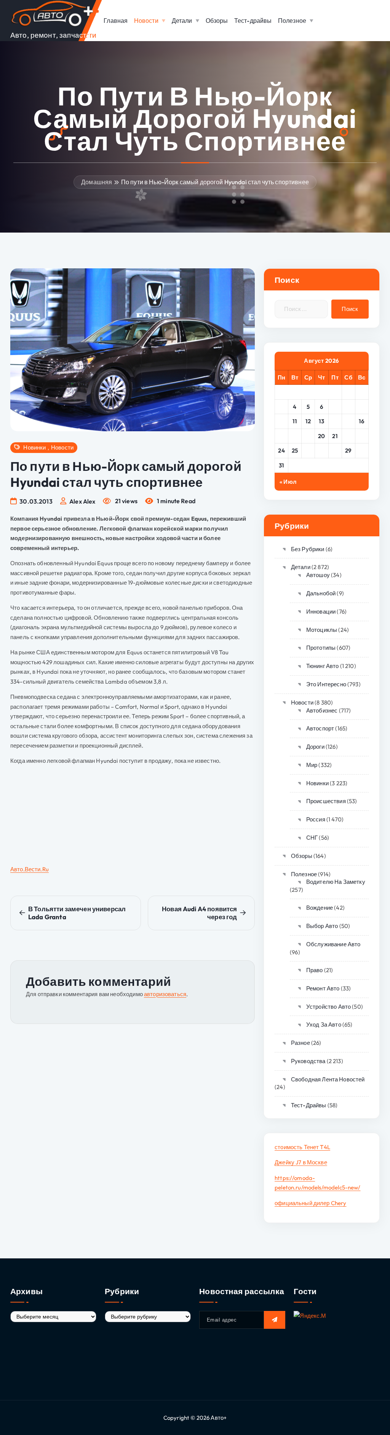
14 (335, 421)
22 (348, 436)
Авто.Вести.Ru (29, 869)
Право (314, 970)
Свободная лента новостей (327, 1079)
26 (308, 450)
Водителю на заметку (335, 881)
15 (348, 421)
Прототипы (321, 647)
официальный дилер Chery (310, 1203)
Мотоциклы (321, 629)
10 (281, 421)
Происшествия (326, 801)
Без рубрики (307, 549)
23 (361, 436)
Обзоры (217, 20)
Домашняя (96, 182)
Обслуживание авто (333, 944)
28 (335, 450)
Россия (315, 819)
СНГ (312, 837)
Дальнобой (321, 593)
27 (321, 450)
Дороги (315, 746)
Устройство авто (328, 1006)
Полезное (292, 20)
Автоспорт (320, 728)
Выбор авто (322, 926)
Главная (116, 20)
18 (295, 436)
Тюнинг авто (322, 666)
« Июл (288, 481)
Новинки (34, 447)
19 (308, 436)
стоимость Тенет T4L (302, 1147)
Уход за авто (323, 1024)
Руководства (308, 1061)
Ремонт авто (322, 988)
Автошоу (318, 575)
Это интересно (326, 684)
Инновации (321, 611)
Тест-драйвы (253, 20)
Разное (300, 1042)
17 (282, 436)
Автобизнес (321, 710)
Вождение (319, 907)
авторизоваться (165, 994)
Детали (182, 20)
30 (361, 450)
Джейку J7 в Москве (301, 1162)
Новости (146, 20)
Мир (311, 765)
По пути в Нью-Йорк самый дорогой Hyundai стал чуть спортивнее (215, 182)
